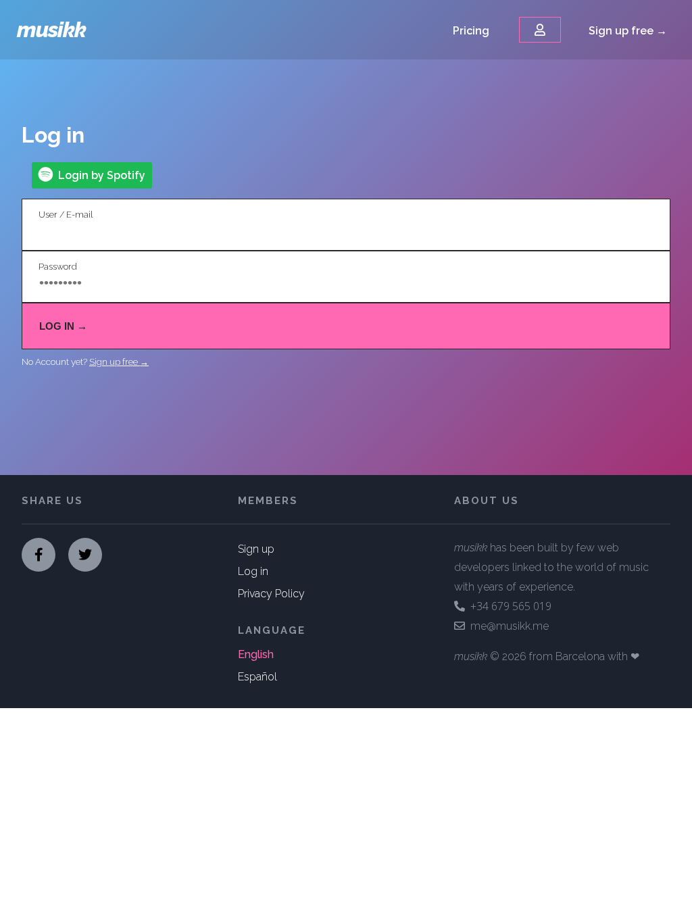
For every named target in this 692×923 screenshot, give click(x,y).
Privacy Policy (271, 593)
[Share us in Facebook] (38, 555)
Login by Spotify (99, 175)
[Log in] (540, 30)
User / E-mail (66, 214)
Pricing (471, 30)
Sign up (256, 549)
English (256, 654)
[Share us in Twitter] (85, 555)
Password (58, 266)
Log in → (63, 326)
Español (257, 676)
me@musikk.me (507, 626)
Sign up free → (628, 30)
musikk (51, 29)
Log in (253, 571)
